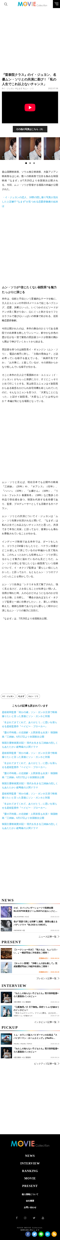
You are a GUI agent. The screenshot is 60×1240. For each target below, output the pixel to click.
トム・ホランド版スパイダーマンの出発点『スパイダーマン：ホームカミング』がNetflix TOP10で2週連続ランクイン (35, 1037)
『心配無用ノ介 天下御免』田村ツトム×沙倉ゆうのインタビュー (36, 1008)
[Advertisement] (30, 38)
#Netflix (17, 1044)
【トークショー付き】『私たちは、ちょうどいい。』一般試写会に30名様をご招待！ (35, 951)
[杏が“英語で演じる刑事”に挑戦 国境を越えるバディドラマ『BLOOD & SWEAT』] (6, 925)
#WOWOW (17, 930)
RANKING (30, 1171)
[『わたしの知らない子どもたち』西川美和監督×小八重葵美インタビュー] (6, 1052)
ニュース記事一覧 (47, 936)
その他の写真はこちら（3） (30, 129)
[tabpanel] (30, 148)
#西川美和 (17, 1057)
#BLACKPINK (19, 917)
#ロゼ (27, 917)
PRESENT (30, 1186)
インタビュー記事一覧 (45, 1022)
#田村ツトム (18, 1016)
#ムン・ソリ (28, 88)
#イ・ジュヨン (8, 88)
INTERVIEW (30, 1163)
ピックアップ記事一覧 (45, 1063)
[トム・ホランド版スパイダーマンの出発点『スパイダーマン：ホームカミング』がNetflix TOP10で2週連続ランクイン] (6, 1039)
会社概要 (30, 1201)
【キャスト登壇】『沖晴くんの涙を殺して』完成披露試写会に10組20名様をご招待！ (35, 965)
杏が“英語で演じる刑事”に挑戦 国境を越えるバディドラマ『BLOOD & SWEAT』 (35, 923)
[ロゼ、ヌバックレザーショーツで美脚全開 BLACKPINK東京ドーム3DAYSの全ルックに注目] (6, 912)
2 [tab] (30, 163)
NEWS (30, 1155)
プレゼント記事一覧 (46, 978)
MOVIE (30, 1178)
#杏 (23, 930)
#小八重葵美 (26, 1057)
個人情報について (30, 1194)
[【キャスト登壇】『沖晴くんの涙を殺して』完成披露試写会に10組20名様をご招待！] (6, 967)
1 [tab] (26, 163)
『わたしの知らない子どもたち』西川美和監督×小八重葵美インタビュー (36, 1050)
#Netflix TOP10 (26, 1044)
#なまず (18, 88)
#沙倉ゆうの (27, 1016)
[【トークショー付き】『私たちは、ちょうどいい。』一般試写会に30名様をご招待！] (6, 953)
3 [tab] (34, 163)
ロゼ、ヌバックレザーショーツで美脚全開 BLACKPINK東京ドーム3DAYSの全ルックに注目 (35, 910)
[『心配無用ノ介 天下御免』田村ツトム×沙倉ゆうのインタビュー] (6, 1011)
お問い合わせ (30, 1207)
